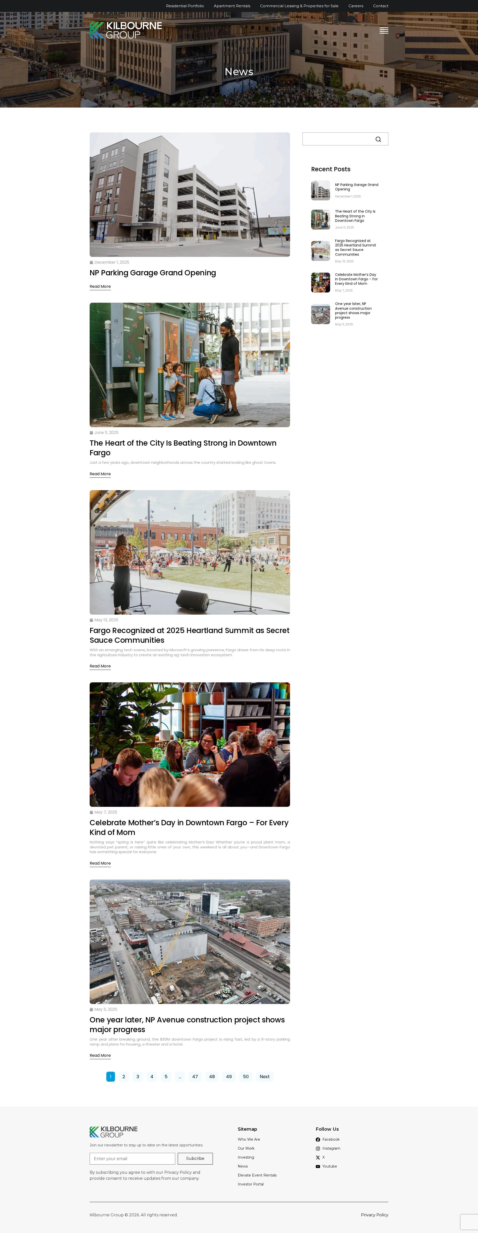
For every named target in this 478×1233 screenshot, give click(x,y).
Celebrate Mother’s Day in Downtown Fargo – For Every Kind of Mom (356, 279)
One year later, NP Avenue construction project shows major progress (353, 310)
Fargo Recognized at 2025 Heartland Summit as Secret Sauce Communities (355, 247)
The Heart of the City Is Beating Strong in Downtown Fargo (355, 216)
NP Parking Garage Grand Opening (356, 187)
